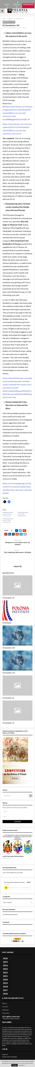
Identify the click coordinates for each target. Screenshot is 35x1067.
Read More (22, 1065)
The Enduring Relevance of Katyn (17, 552)
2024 (5, 965)
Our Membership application (10, 914)
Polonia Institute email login (9, 1056)
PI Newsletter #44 (8, 598)
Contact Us (5, 1006)
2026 (5, 958)
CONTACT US (16, 6)
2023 (5, 968)
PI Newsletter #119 (8, 518)
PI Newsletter (7, 623)
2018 (5, 986)
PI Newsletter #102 (23, 512)
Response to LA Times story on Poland (17, 543)
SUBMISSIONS (28, 4)
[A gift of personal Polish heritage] (17, 844)
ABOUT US (7, 6)
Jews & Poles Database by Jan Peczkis (13, 872)
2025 (5, 961)
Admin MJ (6, 27)
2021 (5, 976)
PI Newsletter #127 (8, 512)
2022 (5, 972)
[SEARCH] (30, 795)
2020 (5, 979)
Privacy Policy (5, 1013)
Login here (5, 1054)
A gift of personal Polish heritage (13, 856)
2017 (5, 990)
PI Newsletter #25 (8, 723)
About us (4, 1003)
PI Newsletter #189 (9, 648)
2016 (5, 993)
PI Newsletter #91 (8, 698)
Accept (14, 1065)
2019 (5, 983)
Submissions (5, 1010)
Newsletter (9, 22)
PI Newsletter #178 (9, 673)
